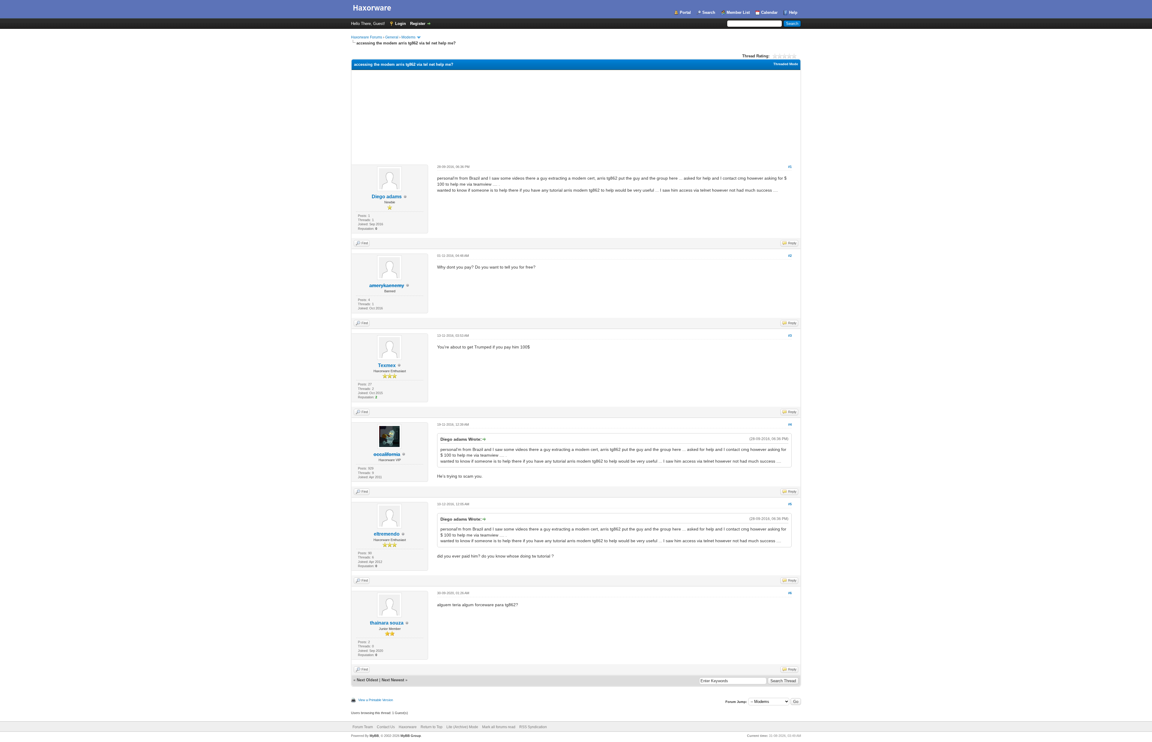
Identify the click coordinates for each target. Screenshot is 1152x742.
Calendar (769, 12)
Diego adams (387, 196)
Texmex (387, 365)
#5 (790, 504)
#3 (790, 335)
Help (793, 12)
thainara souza (387, 622)
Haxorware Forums (366, 37)
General (391, 37)
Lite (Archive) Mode (462, 727)
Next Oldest (367, 680)
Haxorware (408, 727)
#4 (790, 424)
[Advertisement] (576, 115)
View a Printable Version (375, 700)
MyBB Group (410, 735)
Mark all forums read (498, 727)
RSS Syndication (533, 727)
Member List (738, 12)
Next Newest (393, 680)
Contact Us (386, 727)
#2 (790, 255)
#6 (790, 593)
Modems (408, 37)
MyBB (374, 735)
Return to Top (431, 727)
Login (400, 23)
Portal (685, 12)
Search (708, 12)
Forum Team (362, 727)
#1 (790, 167)
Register (417, 23)
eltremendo (387, 534)
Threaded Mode (785, 64)
